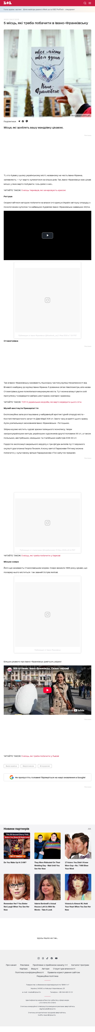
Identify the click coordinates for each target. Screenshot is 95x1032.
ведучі (34, 968)
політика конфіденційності (29, 972)
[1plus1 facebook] (52, 958)
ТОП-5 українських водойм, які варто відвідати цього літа (51, 402)
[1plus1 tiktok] (47, 958)
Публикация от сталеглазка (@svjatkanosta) (37, 550)
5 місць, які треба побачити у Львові (40, 756)
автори (45, 968)
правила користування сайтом (64, 972)
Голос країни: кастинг (13, 9)
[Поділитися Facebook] (23, 121)
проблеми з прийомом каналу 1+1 (50, 965)
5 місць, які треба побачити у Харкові (41, 555)
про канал (11, 965)
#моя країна (11, 766)
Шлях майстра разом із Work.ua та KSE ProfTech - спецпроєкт (49, 9)
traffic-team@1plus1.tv (47, 1015)
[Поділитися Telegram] (19, 121)
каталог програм (80, 965)
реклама (24, 965)
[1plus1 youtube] (56, 958)
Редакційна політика (47, 976)
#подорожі (45, 766)
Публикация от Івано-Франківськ (48, 650)
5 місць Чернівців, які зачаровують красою (44, 190)
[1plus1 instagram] (39, 958)
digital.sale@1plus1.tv (47, 1009)
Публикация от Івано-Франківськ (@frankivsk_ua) (38, 335)
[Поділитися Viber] (27, 121)
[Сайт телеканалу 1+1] (8, 3)
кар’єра (23, 968)
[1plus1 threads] (43, 958)
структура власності (64, 968)
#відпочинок (28, 766)
